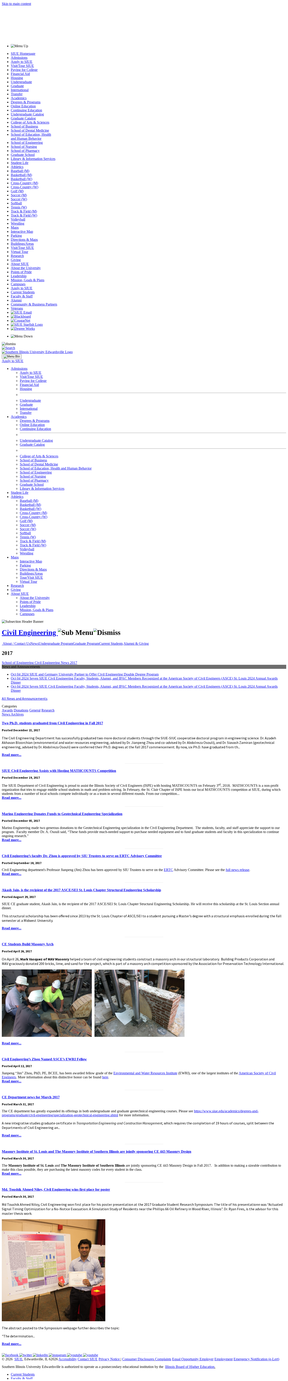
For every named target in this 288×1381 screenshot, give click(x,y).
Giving (16, 260)
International (20, 90)
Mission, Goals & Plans (27, 280)
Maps (15, 227)
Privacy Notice (109, 1359)
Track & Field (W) (24, 215)
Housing (17, 78)
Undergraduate (21, 82)
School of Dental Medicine (30, 130)
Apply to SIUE (21, 62)
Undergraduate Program (56, 643)
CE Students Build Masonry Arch (28, 944)
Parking (16, 235)
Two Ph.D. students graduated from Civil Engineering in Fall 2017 (52, 723)
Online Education (23, 106)
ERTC (168, 870)
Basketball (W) (21, 179)
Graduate (17, 86)
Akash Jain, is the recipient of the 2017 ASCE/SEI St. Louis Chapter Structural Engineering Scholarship (81, 890)
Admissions (19, 58)
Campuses (18, 284)
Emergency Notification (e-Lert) (256, 1359)
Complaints (163, 1359)
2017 (73, 663)
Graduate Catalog (23, 118)
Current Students (23, 292)
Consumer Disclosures (138, 1359)
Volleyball (18, 219)
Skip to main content (16, 4)
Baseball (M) (20, 171)
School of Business (24, 126)
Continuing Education (26, 110)
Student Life (19, 163)
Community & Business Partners (34, 304)
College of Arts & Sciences (30, 122)
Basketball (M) (21, 175)
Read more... (11, 755)
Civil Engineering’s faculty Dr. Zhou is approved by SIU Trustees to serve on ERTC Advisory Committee (82, 856)
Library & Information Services (33, 159)
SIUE (18, 1359)
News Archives (13, 714)
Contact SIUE (88, 1359)
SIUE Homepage (23, 53)
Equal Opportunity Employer (193, 1359)
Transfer (16, 94)
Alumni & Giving (136, 643)
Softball (16, 203)
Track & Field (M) (24, 211)
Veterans (17, 308)
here (105, 1077)
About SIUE (20, 264)
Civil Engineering (30, 632)
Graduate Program (86, 643)
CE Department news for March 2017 (31, 1097)
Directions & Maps (24, 240)
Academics (19, 98)
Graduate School (23, 155)
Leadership (19, 276)
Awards (7, 710)
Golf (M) (17, 191)
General (34, 710)
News (34, 643)
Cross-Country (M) (24, 183)
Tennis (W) (19, 207)
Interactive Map (22, 231)
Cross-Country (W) (24, 187)
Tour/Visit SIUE (31, 577)
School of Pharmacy (25, 151)
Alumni (16, 300)
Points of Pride (21, 272)
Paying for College (24, 70)
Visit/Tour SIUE (22, 66)
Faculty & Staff (22, 296)
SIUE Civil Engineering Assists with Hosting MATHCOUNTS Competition (59, 771)
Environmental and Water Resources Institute (145, 1073)
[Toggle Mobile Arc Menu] (12, 356)
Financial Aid (20, 74)
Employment (223, 1359)
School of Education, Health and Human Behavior (31, 136)
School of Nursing (24, 147)
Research (17, 256)
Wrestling (17, 223)
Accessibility (67, 1359)
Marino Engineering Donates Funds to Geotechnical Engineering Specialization (62, 814)
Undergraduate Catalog (27, 114)
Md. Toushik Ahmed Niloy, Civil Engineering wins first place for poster (56, 1189)
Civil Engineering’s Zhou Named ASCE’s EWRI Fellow (44, 1059)
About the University (26, 268)
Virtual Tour (19, 252)
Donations (21, 710)
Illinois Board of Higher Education (189, 1367)
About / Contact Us (16, 643)
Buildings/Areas (22, 244)
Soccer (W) (19, 199)
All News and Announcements (24, 698)
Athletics (17, 167)
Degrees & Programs (25, 102)
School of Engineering (27, 142)
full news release (237, 870)
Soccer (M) (19, 195)
